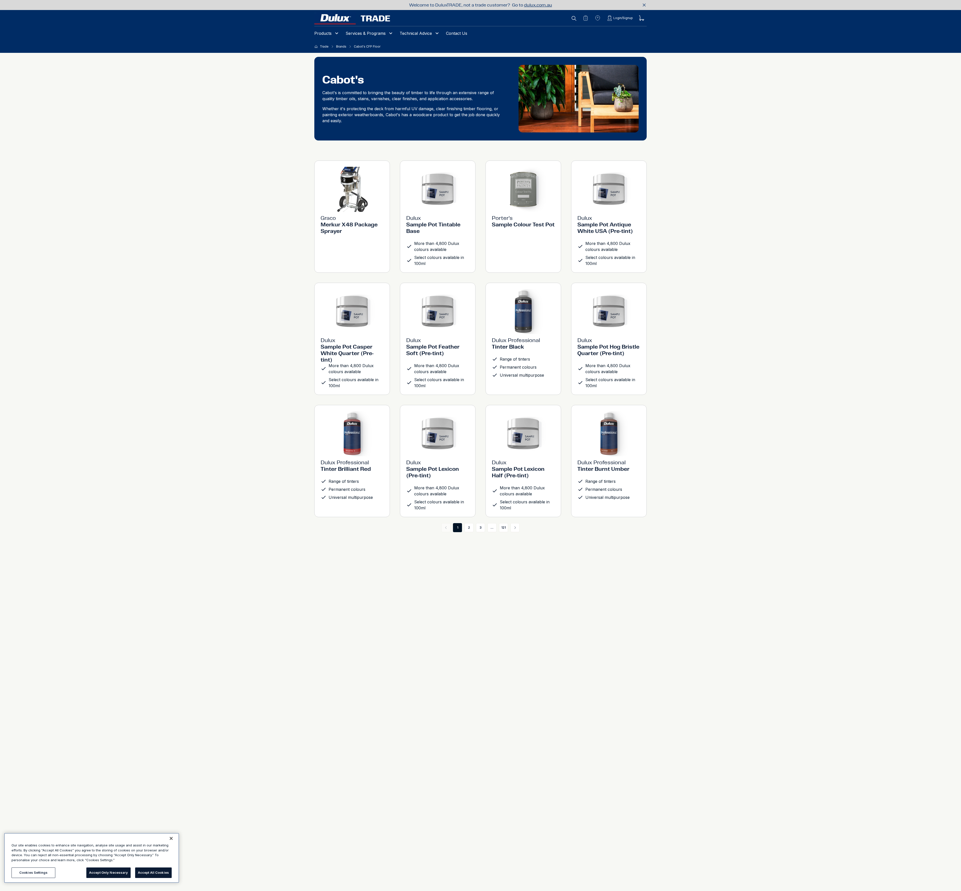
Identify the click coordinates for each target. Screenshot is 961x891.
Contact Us (456, 33)
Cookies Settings (33, 872)
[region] (91, 858)
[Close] (171, 838)
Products (323, 33)
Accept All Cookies (153, 872)
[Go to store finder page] (598, 18)
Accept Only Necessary (108, 872)
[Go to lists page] (586, 18)
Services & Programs (366, 33)
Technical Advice (416, 33)
